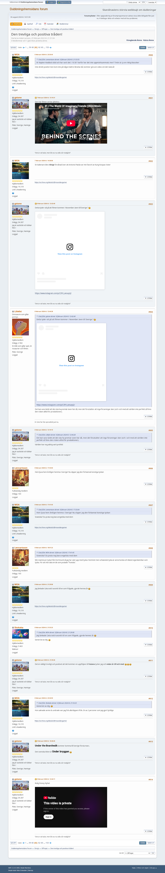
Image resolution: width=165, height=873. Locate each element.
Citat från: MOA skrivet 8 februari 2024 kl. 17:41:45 (56, 553)
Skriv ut (151, 48)
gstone (18, 97)
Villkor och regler (142, 868)
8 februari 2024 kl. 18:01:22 (44, 548)
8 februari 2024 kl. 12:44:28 (44, 311)
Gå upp (13, 843)
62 (39, 47)
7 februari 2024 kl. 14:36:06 (44, 161)
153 (47, 47)
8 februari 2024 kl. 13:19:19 (44, 430)
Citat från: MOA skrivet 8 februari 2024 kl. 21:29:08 (56, 632)
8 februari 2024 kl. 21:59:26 (46, 660)
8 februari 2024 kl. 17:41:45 (44, 505)
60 (33, 47)
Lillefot (18, 311)
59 (30, 47)
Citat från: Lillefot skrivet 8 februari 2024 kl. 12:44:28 (57, 435)
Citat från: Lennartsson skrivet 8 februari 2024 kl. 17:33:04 (58, 510)
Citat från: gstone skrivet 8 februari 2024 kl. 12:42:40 (57, 316)
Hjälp (133, 868)
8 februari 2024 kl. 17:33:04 (44, 468)
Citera (149, 72)
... (28, 47)
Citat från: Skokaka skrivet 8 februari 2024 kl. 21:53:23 (57, 703)
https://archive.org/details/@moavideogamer (51, 77)
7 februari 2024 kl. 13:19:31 (46, 98)
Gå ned (13, 48)
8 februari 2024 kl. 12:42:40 (46, 203)
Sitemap (30, 870)
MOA (16, 54)
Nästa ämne (148, 40)
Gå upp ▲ (153, 868)
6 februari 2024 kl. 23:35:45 (44, 54)
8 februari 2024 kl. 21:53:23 (44, 627)
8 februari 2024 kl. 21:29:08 (44, 584)
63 (42, 47)
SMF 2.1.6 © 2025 (14, 868)
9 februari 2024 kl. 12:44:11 (46, 779)
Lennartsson (20, 467)
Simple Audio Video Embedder (17, 870)
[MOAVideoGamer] (13, 87)
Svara (142, 48)
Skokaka (18, 627)
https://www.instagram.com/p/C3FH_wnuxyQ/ (53, 293)
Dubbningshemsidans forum (29, 9)
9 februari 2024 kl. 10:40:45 (46, 741)
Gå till (121, 853)
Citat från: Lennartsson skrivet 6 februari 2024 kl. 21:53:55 (58, 59)
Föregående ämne (134, 40)
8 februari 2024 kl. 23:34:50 (44, 698)
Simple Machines (25, 868)
